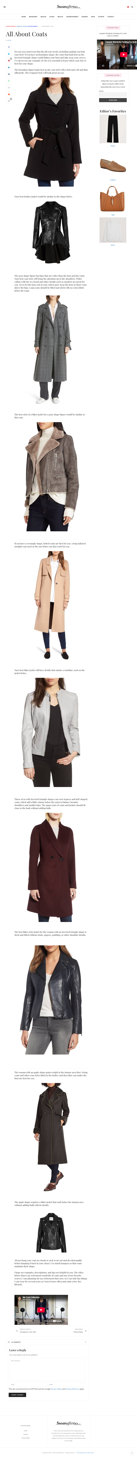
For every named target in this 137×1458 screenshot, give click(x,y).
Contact (110, 17)
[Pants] (113, 129)
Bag (112, 215)
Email (101, 91)
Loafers (113, 180)
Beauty (60, 17)
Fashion (85, 17)
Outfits (101, 17)
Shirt (113, 245)
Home (24, 17)
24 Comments (16, 1342)
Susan (9, 40)
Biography (33, 17)
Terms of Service (72, 1389)
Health (43, 17)
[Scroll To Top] (132, 1453)
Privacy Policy (56, 1389)
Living (51, 17)
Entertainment (72, 17)
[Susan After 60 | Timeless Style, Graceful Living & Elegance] (68, 7)
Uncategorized (32, 26)
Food (93, 17)
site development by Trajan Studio (85, 1452)
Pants (113, 146)
